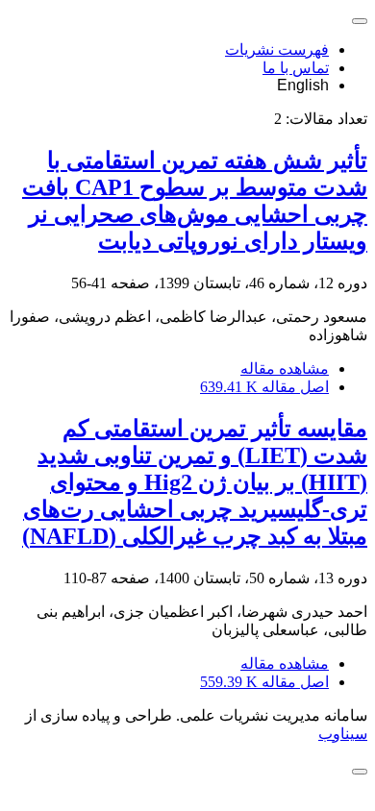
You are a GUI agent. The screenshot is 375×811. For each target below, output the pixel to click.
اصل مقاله (264, 387)
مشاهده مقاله (284, 368)
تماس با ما (295, 68)
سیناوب (342, 733)
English (303, 85)
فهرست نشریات (277, 49)
